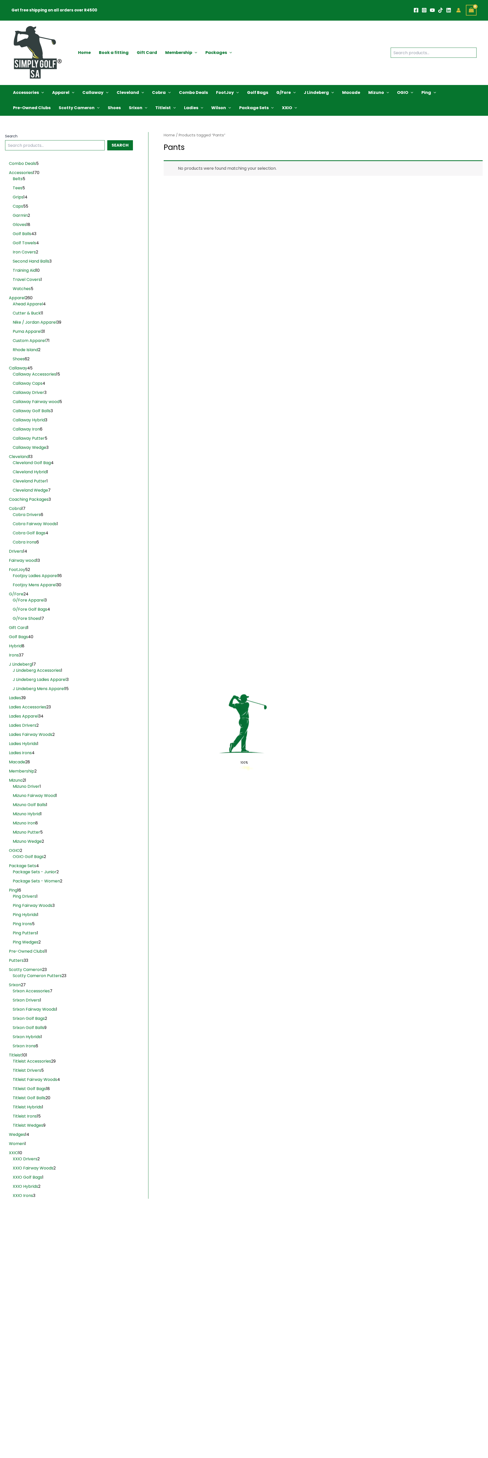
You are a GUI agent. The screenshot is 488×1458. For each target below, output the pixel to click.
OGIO (402, 92)
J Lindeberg (316, 92)
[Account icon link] (458, 10)
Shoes (114, 108)
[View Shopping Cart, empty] (471, 10)
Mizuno (376, 92)
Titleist (163, 108)
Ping (426, 92)
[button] (194, 52)
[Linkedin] (448, 10)
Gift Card (147, 52)
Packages (216, 52)
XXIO (287, 108)
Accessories (26, 92)
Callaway (92, 92)
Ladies (191, 108)
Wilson (218, 108)
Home (84, 52)
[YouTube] (432, 10)
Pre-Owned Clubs (32, 108)
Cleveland (128, 92)
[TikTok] (440, 10)
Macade (351, 92)
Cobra (159, 92)
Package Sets (254, 108)
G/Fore (283, 92)
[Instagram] (424, 10)
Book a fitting (114, 52)
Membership (178, 52)
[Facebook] (416, 10)
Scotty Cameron (77, 108)
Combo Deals (193, 92)
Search (11, 136)
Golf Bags (257, 92)
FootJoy (225, 92)
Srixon (135, 108)
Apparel (60, 92)
